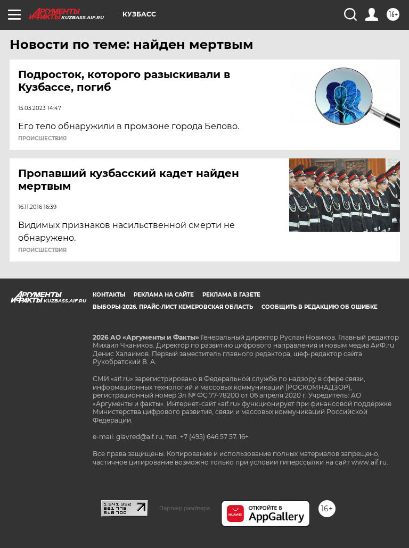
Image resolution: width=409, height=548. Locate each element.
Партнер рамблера (184, 508)
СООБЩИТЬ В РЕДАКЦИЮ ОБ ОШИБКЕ (319, 306)
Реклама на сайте (164, 294)
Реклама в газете (231, 294)
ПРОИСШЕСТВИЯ (42, 138)
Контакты (109, 294)
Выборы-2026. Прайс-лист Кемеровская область (173, 306)
